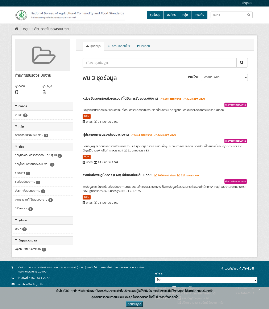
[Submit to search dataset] (249, 14)
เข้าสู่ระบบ (247, 3)
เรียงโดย (193, 77)
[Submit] (242, 63)
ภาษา (158, 273)
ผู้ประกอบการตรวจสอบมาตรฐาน (106, 134)
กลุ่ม (185, 15)
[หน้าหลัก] (16, 29)
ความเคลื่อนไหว (120, 46)
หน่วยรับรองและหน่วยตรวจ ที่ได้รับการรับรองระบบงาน (120, 98)
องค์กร (171, 15)
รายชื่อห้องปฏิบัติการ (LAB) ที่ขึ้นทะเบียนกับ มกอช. (117, 175)
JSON (86, 116)
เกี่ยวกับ (199, 15)
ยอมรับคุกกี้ (134, 304)
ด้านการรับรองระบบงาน (52, 29)
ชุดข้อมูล (155, 15)
